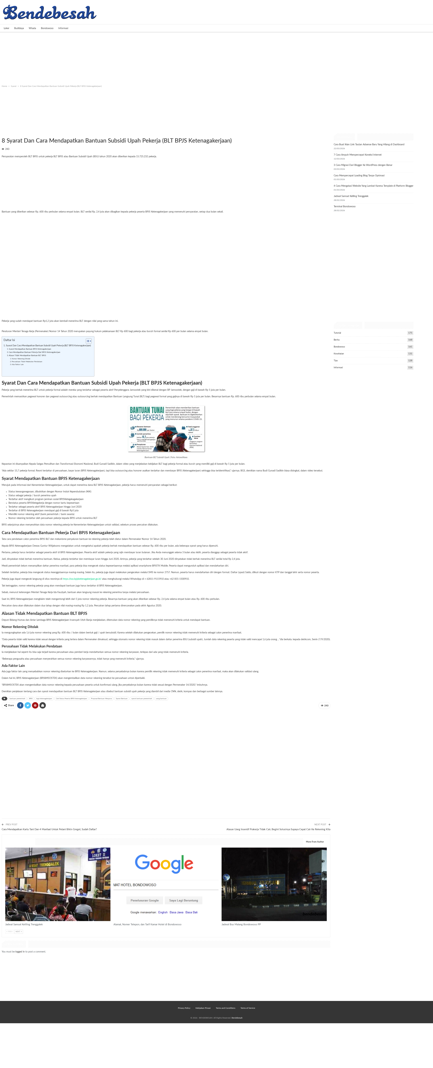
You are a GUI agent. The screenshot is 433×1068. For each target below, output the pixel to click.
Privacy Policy (184, 1008)
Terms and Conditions (225, 1008)
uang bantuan (161, 698)
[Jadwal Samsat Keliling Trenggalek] (57, 884)
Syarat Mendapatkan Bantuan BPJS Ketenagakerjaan (30, 349)
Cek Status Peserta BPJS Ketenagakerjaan (71, 698)
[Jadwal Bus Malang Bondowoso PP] (274, 884)
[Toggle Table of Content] (87, 341)
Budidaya (19, 28)
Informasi (63, 28)
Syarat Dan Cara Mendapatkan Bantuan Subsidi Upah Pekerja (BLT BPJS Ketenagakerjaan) (48, 346)
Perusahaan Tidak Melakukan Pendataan (27, 361)
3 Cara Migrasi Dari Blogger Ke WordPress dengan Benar (363, 165)
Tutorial (337, 333)
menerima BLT (30, 390)
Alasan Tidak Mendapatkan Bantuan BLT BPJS (27, 355)
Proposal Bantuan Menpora (101, 698)
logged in (20, 952)
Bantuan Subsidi (77, 156)
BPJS (30, 698)
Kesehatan (339, 354)
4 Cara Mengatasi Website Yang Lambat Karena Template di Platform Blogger (373, 186)
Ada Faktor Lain (18, 364)
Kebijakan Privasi (203, 1008)
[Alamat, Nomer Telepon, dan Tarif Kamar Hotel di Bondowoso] (166, 884)
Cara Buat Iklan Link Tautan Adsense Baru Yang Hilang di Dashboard (369, 144)
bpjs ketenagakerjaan (44, 698)
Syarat (3, 133)
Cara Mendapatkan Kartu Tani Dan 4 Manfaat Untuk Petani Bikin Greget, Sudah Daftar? (49, 829)
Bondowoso (47, 28)
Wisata (32, 28)
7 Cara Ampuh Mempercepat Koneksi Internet (358, 155)
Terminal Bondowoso (345, 206)
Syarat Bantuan (122, 698)
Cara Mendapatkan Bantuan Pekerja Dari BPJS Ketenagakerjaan (34, 352)
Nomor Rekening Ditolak (21, 359)
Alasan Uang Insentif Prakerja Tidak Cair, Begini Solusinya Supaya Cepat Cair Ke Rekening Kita (278, 829)
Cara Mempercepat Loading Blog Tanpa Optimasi (359, 175)
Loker (6, 28)
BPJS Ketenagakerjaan (57, 620)
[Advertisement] (216, 57)
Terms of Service (248, 1008)
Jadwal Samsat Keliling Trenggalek (351, 196)
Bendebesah (237, 1018)
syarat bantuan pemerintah (141, 698)
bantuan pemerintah (17, 698)
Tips (336, 361)
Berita (336, 340)
